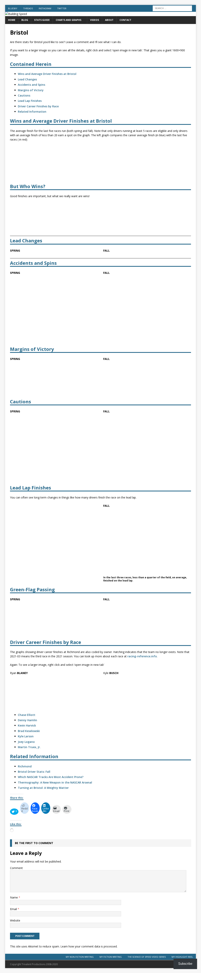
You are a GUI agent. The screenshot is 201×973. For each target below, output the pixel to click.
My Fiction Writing (111, 956)
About (109, 20)
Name (14, 897)
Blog (24, 20)
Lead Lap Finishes (30, 101)
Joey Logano (26, 742)
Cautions (24, 95)
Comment (16, 868)
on (32, 736)
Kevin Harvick (27, 725)
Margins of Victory (31, 90)
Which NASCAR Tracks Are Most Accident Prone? (50, 777)
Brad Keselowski (29, 731)
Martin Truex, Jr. (29, 747)
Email (14, 909)
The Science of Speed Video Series (147, 956)
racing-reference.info (142, 656)
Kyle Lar (23, 736)
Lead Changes (27, 79)
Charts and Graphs (68, 20)
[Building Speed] (16, 14)
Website (15, 920)
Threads (28, 8)
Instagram (45, 8)
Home (11, 20)
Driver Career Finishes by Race (38, 106)
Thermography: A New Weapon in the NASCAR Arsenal (55, 782)
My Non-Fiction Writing (80, 956)
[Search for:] (172, 8)
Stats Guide (42, 20)
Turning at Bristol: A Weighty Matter (43, 788)
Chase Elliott (26, 715)
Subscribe (185, 963)
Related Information (32, 111)
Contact (125, 20)
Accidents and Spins (31, 84)
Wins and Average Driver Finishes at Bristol (47, 74)
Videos (94, 20)
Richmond (25, 766)
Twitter (61, 8)
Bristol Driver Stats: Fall (34, 771)
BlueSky (12, 8)
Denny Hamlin (27, 720)
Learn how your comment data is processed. (88, 946)
